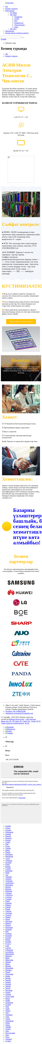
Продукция (9, 11)
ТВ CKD (13, 15)
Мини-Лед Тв (6, 721)
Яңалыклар (9, 31)
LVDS (16, 19)
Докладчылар (19, 25)
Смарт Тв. (26, 721)
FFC (16, 21)
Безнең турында (11, 9)
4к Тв (27, 723)
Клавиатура (18, 23)
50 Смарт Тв (17, 721)
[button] (21, 321)
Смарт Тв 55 (35, 721)
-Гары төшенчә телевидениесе (12, 723)
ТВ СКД (13, 29)
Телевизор (18, 17)
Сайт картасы (31, 719)
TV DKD (13, 13)
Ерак (16, 27)
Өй (6, 7)
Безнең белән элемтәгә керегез (17, 33)
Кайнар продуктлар (16, 719)
